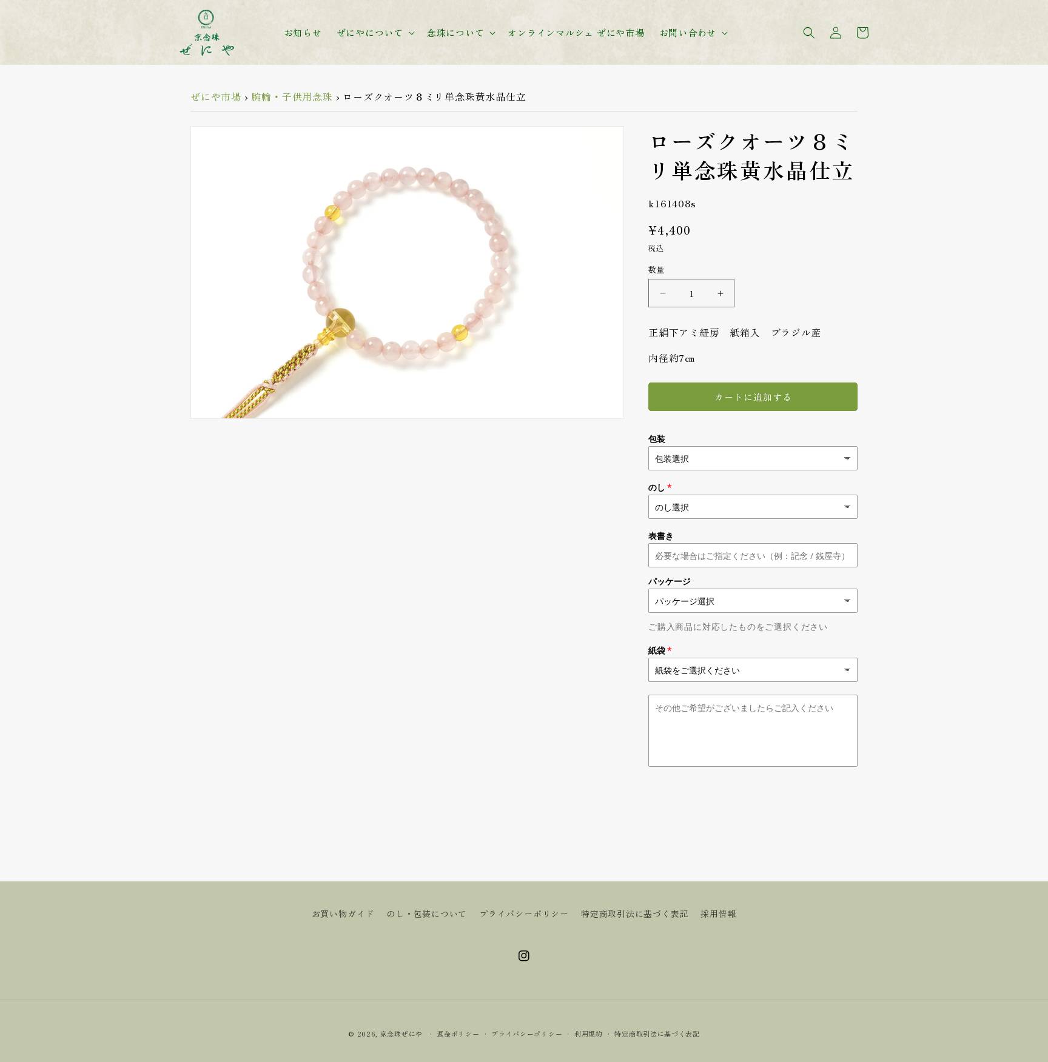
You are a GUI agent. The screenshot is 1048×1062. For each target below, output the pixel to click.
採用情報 (718, 913)
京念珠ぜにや (401, 1033)
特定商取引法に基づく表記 (635, 913)
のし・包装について (426, 913)
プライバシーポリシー (524, 913)
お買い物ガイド (343, 913)
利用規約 (588, 1033)
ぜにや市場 (215, 96)
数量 (656, 269)
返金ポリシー (458, 1033)
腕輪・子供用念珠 (291, 96)
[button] (374, 32)
